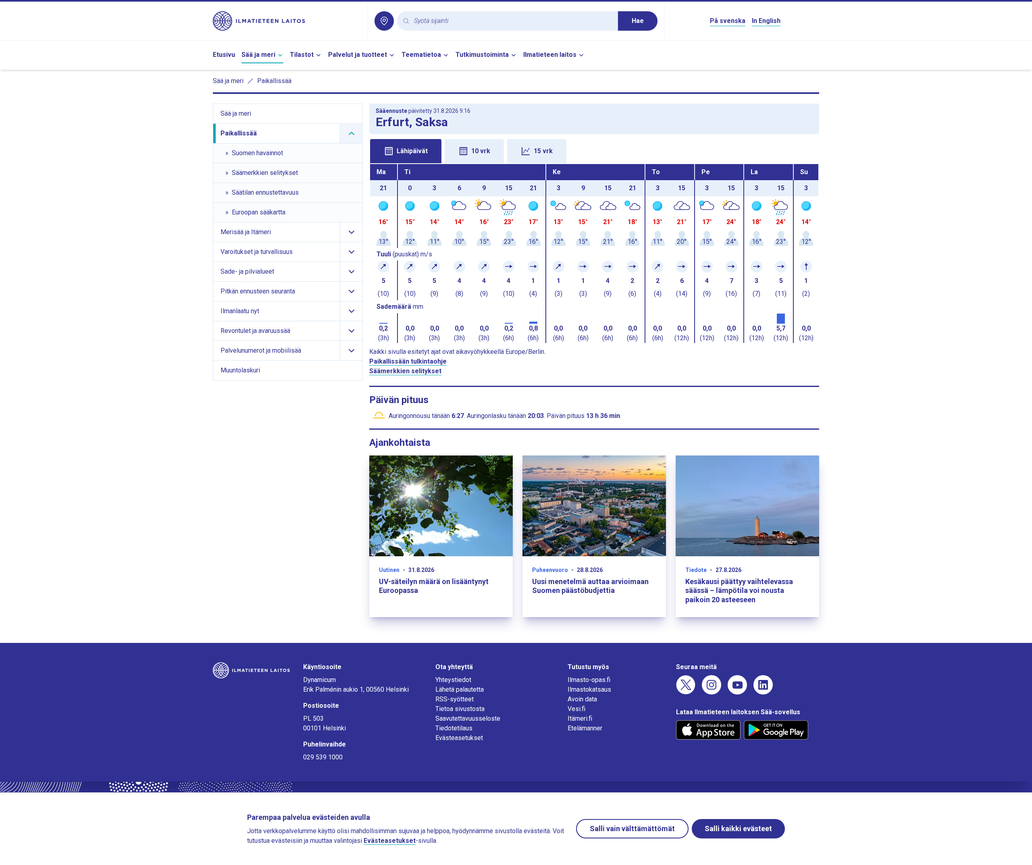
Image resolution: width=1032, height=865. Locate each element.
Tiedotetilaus (453, 728)
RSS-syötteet (454, 699)
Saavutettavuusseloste (467, 718)
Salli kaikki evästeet (738, 828)
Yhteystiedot (453, 680)
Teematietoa (421, 54)
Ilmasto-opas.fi (589, 680)
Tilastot (302, 54)
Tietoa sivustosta (460, 709)
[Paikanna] (384, 21)
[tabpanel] (594, 253)
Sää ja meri (258, 54)
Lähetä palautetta (459, 689)
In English (766, 21)
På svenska (727, 21)
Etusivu (224, 54)
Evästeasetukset (459, 738)
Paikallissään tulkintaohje (408, 361)
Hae (638, 21)
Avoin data (582, 699)
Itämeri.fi (580, 718)
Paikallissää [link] (274, 81)
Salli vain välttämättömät (632, 828)
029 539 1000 (323, 757)
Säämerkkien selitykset (405, 371)
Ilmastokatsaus (589, 689)
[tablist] (594, 150)
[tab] (405, 151)
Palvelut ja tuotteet (357, 54)
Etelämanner (585, 728)
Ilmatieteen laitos (549, 54)
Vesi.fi (576, 709)
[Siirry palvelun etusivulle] (287, 21)
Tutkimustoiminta (482, 54)
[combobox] (512, 21)
